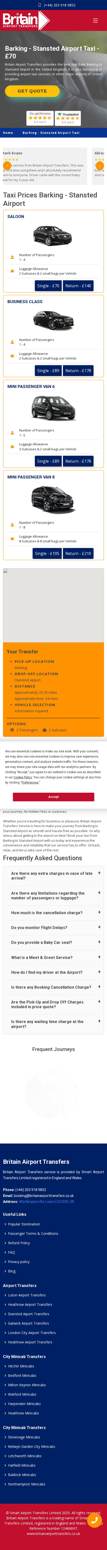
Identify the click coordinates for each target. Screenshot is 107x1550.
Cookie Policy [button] (23, 777)
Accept (53, 797)
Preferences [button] (30, 782)
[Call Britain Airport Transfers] (92, 1521)
